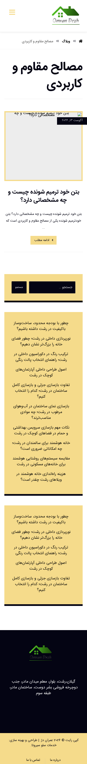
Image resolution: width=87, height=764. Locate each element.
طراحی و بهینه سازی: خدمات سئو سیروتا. (33, 742)
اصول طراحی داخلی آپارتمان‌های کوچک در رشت (41, 372)
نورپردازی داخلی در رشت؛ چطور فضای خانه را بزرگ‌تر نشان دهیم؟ (41, 341)
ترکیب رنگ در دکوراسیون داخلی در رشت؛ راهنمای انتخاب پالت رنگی (41, 357)
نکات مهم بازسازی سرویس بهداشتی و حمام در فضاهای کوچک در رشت (41, 430)
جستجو (19, 287)
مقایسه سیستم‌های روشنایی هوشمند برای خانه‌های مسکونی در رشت (41, 461)
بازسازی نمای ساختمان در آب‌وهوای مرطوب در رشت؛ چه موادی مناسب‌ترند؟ (41, 412)
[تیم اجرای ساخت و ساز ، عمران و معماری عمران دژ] (66, 16)
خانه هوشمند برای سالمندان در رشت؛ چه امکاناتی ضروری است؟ (41, 446)
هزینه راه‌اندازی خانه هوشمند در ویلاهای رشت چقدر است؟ (41, 477)
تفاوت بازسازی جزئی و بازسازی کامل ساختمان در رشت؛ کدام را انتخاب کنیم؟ (41, 391)
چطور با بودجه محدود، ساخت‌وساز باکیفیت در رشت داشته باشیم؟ (41, 326)
